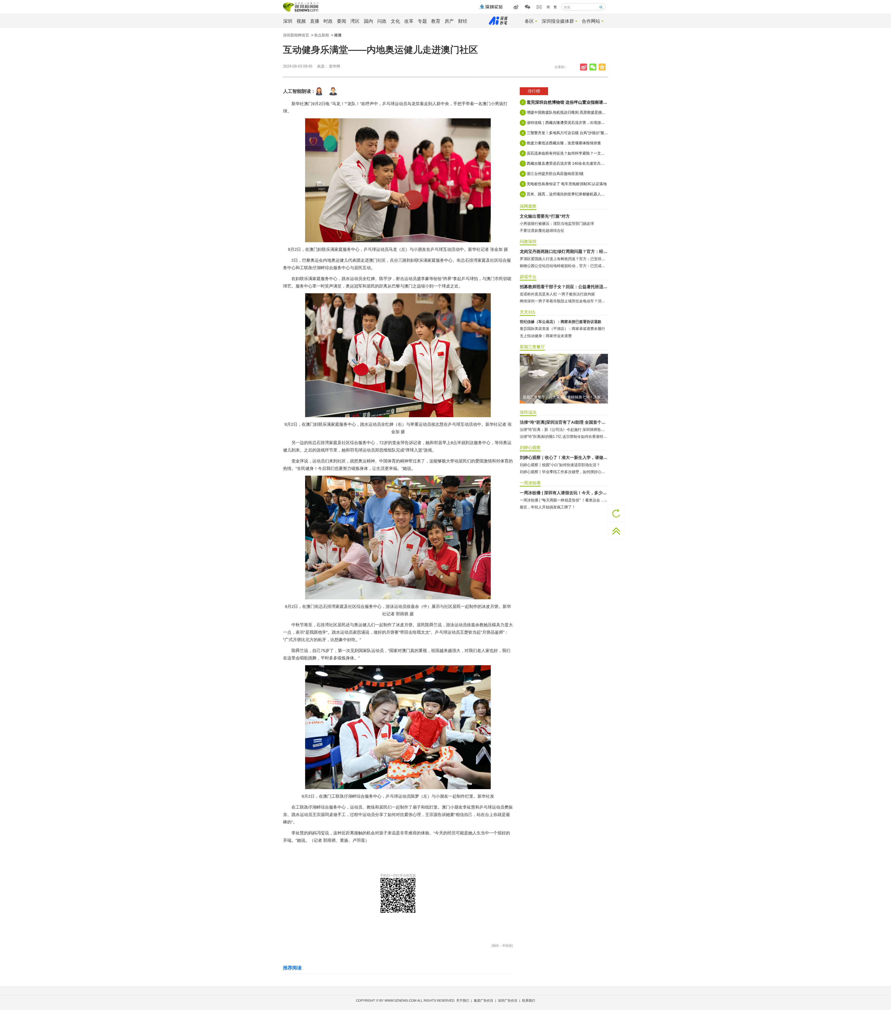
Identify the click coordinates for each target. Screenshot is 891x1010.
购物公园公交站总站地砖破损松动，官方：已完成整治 (564, 266)
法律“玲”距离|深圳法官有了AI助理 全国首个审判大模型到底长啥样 (564, 422)
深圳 (287, 21)
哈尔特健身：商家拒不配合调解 (546, 322)
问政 (382, 21)
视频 (301, 21)
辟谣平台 (528, 276)
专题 (422, 21)
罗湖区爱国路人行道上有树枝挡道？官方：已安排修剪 (564, 259)
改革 (408, 21)
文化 (395, 21)
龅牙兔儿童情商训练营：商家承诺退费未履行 (557, 336)
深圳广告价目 (507, 1000)
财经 (462, 21)
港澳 (338, 35)
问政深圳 (528, 241)
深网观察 (528, 206)
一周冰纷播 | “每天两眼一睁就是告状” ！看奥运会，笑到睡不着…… (564, 500)
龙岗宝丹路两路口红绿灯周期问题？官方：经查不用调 (564, 251)
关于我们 (462, 1000)
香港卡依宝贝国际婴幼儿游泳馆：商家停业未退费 (560, 329)
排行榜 (534, 91)
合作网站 (591, 21)
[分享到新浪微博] (584, 67)
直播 (314, 21)
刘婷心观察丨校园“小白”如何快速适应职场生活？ (560, 465)
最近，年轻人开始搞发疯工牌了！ (547, 507)
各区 (529, 21)
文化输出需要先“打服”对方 (545, 216)
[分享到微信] (594, 67)
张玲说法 (528, 412)
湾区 (355, 21)
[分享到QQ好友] (603, 67)
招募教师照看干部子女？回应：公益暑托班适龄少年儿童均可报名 (564, 286)
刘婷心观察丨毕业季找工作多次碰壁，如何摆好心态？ (564, 472)
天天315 (527, 312)
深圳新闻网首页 (296, 35)
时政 (328, 21)
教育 (435, 21)
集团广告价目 (483, 1000)
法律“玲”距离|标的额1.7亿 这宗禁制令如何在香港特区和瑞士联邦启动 (564, 437)
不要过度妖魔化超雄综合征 (542, 230)
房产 (449, 21)
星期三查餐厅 (532, 347)
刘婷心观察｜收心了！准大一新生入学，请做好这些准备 (564, 457)
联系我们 (528, 1000)
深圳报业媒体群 (558, 21)
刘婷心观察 (530, 447)
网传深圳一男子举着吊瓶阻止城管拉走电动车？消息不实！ (564, 301)
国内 (368, 21)
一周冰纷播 (530, 483)
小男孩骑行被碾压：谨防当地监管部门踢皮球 (557, 224)
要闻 (341, 21)
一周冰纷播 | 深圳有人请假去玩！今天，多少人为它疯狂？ (564, 492)
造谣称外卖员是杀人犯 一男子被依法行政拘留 (557, 294)
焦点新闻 (321, 35)
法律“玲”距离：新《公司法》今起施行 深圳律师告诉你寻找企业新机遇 (564, 430)
